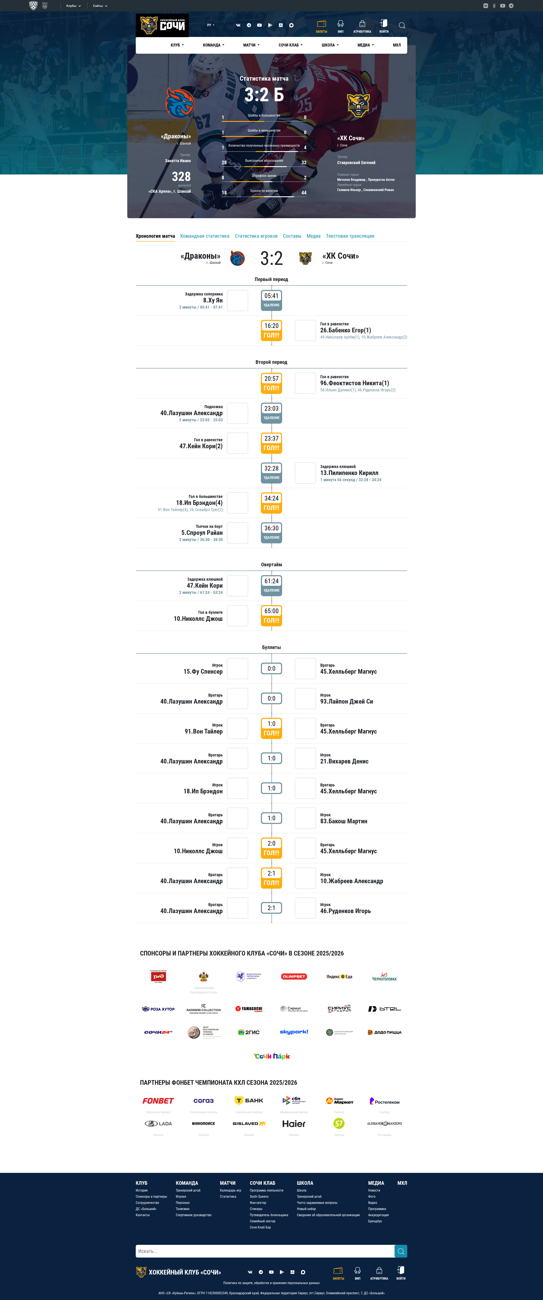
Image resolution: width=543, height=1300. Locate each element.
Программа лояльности (266, 1190)
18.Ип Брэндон (203, 791)
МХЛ (397, 45)
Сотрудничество (147, 1203)
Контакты (143, 1215)
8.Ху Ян (213, 300)
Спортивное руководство (193, 1215)
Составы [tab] (292, 236)
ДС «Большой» (146, 1209)
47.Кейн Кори (205, 585)
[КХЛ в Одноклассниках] (494, 5)
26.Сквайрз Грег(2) (206, 509)
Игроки (181, 1197)
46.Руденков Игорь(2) (377, 389)
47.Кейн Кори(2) (201, 446)
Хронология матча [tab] (155, 236)
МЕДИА (376, 1183)
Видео (372, 1203)
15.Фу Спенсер (203, 671)
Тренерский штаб (188, 1190)
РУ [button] (209, 25)
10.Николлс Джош (198, 618)
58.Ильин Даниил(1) (338, 389)
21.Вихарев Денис (344, 761)
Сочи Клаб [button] (289, 45)
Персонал (183, 1203)
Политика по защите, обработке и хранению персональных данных (271, 1283)
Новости (374, 1190)
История (142, 1190)
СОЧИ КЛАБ (262, 1183)
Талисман (182, 1209)
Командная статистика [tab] (205, 236)
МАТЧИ (228, 1183)
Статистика (228, 1197)
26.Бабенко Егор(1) (345, 330)
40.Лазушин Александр (191, 413)
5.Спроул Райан (202, 532)
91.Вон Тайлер (204, 731)
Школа (301, 1190)
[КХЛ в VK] (485, 5)
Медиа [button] (364, 45)
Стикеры (256, 1209)
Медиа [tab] (314, 236)
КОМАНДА (187, 1183)
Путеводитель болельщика (269, 1215)
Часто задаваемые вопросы (317, 1203)
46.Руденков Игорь (345, 911)
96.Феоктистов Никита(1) (354, 383)
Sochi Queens (259, 1197)
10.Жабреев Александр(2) (384, 337)
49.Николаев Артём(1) (339, 337)
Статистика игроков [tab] (256, 236)
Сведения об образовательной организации (328, 1215)
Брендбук (375, 1221)
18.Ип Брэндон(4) (199, 502)
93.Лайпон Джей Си (346, 701)
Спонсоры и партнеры (151, 1197)
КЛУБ (141, 1183)
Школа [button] (329, 45)
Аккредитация (378, 1215)
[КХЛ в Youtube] (502, 5)
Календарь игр (230, 1190)
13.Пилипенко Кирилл (349, 472)
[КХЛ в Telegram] (511, 5)
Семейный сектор (262, 1221)
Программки (377, 1209)
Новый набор (306, 1209)
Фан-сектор (258, 1203)
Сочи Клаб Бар (260, 1227)
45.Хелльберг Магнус (348, 671)
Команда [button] (212, 45)
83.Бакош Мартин (343, 821)
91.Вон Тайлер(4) (173, 509)
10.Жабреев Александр (351, 881)
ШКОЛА (305, 1183)
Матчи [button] (249, 45)
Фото (371, 1197)
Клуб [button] (176, 45)
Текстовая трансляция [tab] (350, 236)
